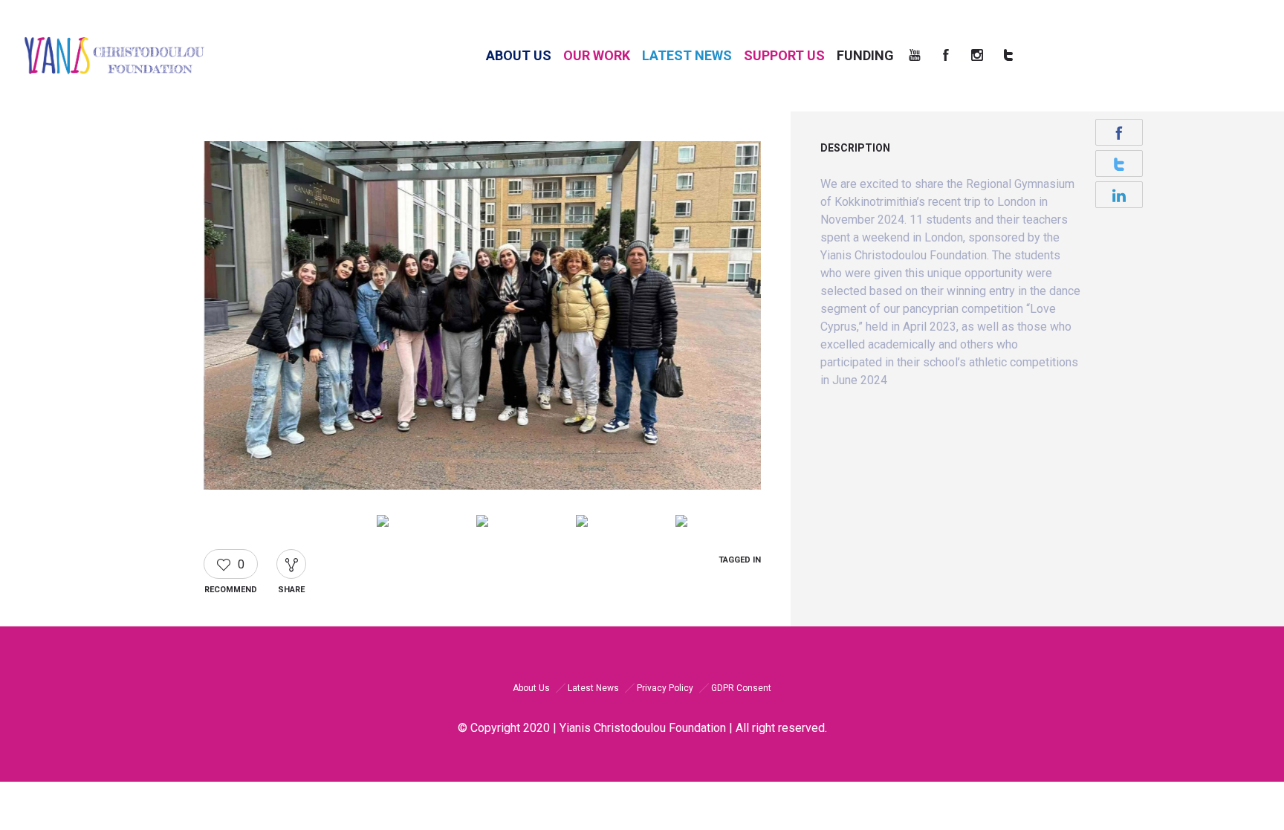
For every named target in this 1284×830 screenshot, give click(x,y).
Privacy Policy (665, 688)
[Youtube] (918, 56)
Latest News (687, 55)
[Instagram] (980, 56)
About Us (518, 55)
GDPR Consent (741, 688)
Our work (596, 55)
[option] (482, 318)
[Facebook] (949, 56)
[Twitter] (1012, 56)
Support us (784, 55)
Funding (867, 55)
